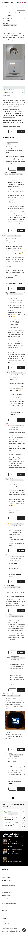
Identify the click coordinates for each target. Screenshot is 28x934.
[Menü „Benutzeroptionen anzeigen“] (24, 2)
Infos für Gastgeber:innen (7, 898)
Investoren (4, 918)
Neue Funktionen (5, 913)
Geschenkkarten (5, 921)
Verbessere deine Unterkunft (10, 12)
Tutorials (10, 126)
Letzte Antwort (8, 825)
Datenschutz (4, 930)
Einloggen (19, 2)
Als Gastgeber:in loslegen (7, 892)
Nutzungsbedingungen (13, 930)
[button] (24, 19)
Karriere (3, 915)
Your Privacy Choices (14, 931)
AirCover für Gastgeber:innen (8, 895)
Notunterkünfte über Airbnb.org (8, 923)
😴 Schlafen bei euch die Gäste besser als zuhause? (10, 819)
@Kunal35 (16, 106)
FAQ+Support (5, 126)
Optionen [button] (21, 12)
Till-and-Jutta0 (7, 23)
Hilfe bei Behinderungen (7, 880)
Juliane (9, 811)
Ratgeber (14, 126)
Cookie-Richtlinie (5, 931)
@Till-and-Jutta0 (9, 240)
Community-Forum (6, 900)
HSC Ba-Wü (19, 126)
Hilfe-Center (4, 872)
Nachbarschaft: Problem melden (8, 885)
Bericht (10, 106)
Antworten (21, 131)
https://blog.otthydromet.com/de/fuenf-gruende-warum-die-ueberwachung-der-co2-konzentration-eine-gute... (13, 115)
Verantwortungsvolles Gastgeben (9, 903)
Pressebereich (4, 910)
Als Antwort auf (13, 295)
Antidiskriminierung (6, 877)
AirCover (3, 874)
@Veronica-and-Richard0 (14, 182)
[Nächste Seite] (16, 798)
